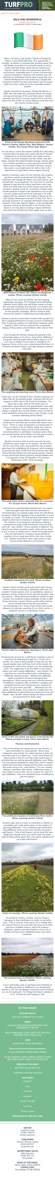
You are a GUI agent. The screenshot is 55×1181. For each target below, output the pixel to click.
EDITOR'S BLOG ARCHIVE (27, 1068)
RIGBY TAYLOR (27, 1101)
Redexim (27, 1096)
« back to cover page (10, 13)
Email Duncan (27, 1146)
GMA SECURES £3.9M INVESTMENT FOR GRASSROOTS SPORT (27, 1026)
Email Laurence (27, 1135)
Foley (27, 1086)
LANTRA (27, 1091)
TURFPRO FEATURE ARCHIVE (27, 1073)
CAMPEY (27, 1081)
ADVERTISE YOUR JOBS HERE (28, 1043)
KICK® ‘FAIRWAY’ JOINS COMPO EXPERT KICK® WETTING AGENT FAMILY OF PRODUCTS (27, 1058)
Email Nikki (27, 1158)
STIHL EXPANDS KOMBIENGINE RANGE (27, 1052)
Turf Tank (27, 1106)
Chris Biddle (20, 1169)
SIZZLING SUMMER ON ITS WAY (27, 1017)
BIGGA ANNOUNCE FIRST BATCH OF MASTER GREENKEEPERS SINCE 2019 (27, 1034)
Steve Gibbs (20, 1165)
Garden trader (27, 1111)
